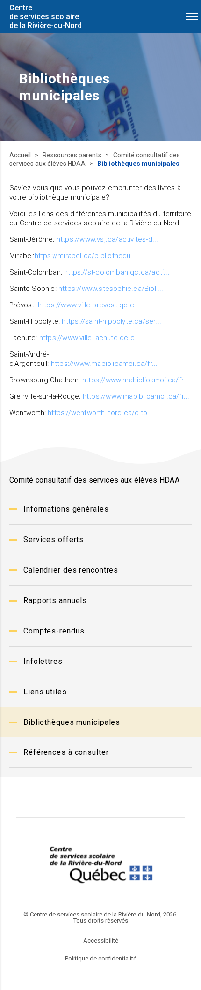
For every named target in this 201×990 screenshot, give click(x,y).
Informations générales (66, 509)
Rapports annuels (55, 600)
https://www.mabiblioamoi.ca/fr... (104, 363)
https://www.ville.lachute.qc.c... (90, 338)
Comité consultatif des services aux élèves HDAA (94, 159)
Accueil (20, 155)
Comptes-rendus (53, 630)
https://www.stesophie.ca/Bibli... (111, 288)
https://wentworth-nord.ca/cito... (100, 413)
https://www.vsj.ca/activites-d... (107, 239)
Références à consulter (66, 752)
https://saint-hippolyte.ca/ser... (111, 321)
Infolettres (43, 661)
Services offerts (53, 539)
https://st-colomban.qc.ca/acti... (117, 272)
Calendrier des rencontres (70, 570)
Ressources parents (73, 155)
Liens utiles (45, 691)
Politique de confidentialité (100, 958)
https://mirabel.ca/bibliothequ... (86, 256)
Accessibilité (100, 941)
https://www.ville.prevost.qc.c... (89, 305)
